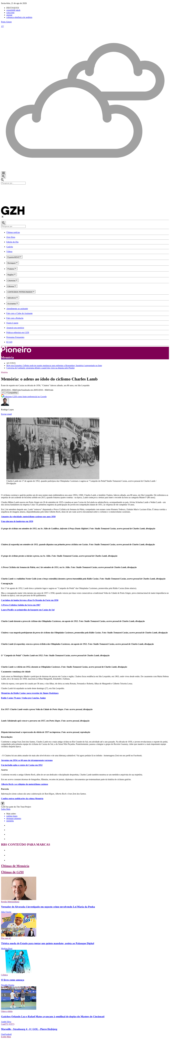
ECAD (9, 342)
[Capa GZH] (85, 189)
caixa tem (10, 12)
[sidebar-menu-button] (3, 173)
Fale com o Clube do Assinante (19, 313)
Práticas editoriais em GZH (17, 332)
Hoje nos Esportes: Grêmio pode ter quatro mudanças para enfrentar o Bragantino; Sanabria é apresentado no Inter (54, 365)
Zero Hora (10, 237)
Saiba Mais (5, 809)
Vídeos (9, 251)
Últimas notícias (13, 232)
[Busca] (3, 177)
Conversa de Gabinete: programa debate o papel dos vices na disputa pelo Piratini (40, 368)
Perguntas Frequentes (15, 337)
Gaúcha (9, 247)
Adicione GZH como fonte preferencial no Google (25, 396)
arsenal (9, 15)
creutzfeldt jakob (13, 10)
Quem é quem (12, 323)
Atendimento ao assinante (17, 308)
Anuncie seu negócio (15, 328)
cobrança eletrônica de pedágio (19, 17)
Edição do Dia (12, 242)
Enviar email (6, 414)
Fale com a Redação (14, 318)
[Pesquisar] (3, 223)
